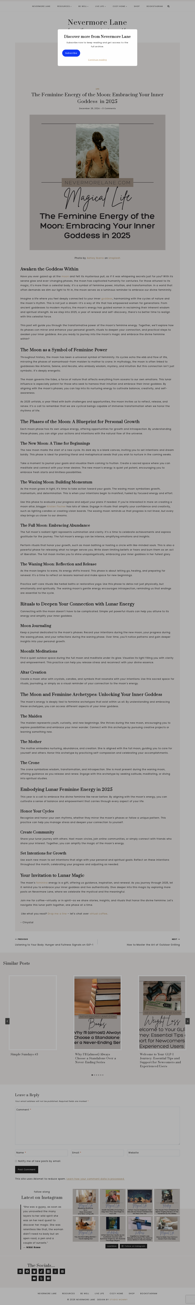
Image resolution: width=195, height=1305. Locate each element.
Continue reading (97, 59)
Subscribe (71, 53)
